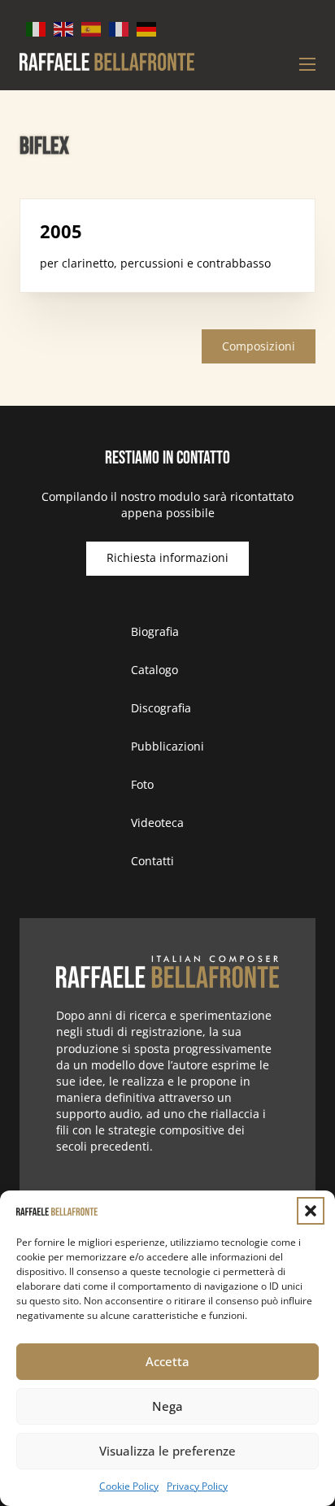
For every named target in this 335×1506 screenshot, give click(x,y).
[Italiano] (36, 28)
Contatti (152, 860)
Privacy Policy (197, 1486)
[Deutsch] (147, 28)
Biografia (155, 631)
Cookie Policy (129, 1486)
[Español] (91, 28)
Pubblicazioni (167, 746)
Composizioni (258, 346)
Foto (142, 784)
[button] (310, 1211)
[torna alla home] (167, 971)
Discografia (161, 708)
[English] (64, 28)
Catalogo (154, 669)
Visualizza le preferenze (167, 1451)
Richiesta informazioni (167, 557)
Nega (167, 1406)
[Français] (119, 28)
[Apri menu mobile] (307, 64)
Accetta (167, 1361)
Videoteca (157, 822)
